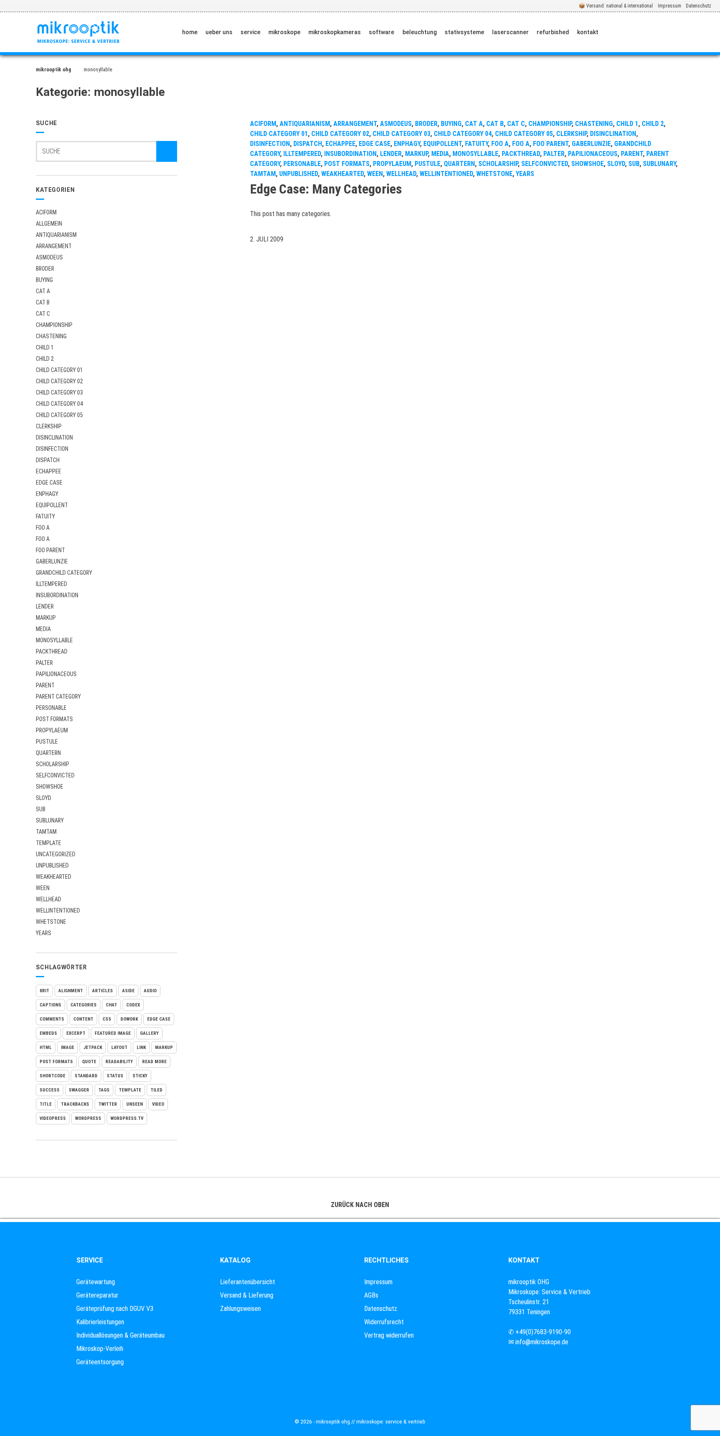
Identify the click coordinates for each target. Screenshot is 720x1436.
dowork (129, 1019)
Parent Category (58, 696)
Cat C (43, 313)
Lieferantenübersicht (247, 1282)
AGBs (371, 1295)
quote (89, 1061)
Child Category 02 (59, 381)
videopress (53, 1118)
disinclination (54, 437)
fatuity (45, 516)
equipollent (52, 505)
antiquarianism (56, 234)
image (67, 1047)
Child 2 (45, 358)
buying (44, 280)
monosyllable (54, 640)
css (106, 1019)
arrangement (54, 246)
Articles (102, 990)
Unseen (134, 1104)
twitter (107, 1104)
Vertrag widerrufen (389, 1335)
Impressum (669, 6)
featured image (113, 1033)
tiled (156, 1090)
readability (119, 1061)
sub (40, 809)
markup (164, 1047)
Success (50, 1090)
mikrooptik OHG (53, 69)
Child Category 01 (59, 370)
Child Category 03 (59, 392)
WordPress (88, 1118)
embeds (48, 1033)
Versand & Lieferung (246, 1295)
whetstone (51, 921)
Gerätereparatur (97, 1295)
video (158, 1104)
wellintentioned (58, 910)
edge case (158, 1019)
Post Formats (54, 719)
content (83, 1019)
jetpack (92, 1047)
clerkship (49, 426)
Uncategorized (55, 854)
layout (119, 1047)
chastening (51, 336)
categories (83, 1005)
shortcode (52, 1076)
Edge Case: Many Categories (326, 189)
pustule (47, 741)
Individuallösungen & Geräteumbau (120, 1335)
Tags (104, 1090)
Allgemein (49, 223)
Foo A (43, 527)
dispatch (48, 460)
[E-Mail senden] (633, 32)
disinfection (52, 448)
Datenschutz (698, 6)
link (141, 1047)
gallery (149, 1033)
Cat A (43, 291)
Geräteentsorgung (100, 1362)
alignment (70, 990)
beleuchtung (419, 32)
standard (86, 1076)
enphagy (47, 493)
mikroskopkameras (334, 32)
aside (128, 990)
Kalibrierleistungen (100, 1322)
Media (43, 629)
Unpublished (52, 865)
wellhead (48, 899)
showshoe (49, 786)
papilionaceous (56, 674)
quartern (48, 752)
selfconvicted (55, 775)
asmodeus (49, 257)
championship (54, 325)
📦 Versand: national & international (616, 6)
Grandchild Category (64, 572)
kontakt (587, 32)
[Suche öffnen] (706, 32)
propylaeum (52, 730)
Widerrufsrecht (384, 1322)
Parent (45, 685)
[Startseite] (78, 32)
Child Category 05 (59, 415)
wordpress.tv (126, 1118)
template (130, 1090)
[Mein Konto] (678, 32)
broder (45, 268)
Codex (133, 1005)
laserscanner (510, 32)
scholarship (52, 764)
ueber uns (218, 32)
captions (50, 1005)
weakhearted (53, 876)
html (46, 1047)
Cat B (43, 302)
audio (150, 990)
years (43, 933)
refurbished (553, 32)
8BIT (44, 990)
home (190, 32)
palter (44, 662)
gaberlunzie (52, 561)
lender (45, 606)
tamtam (46, 831)
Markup (46, 617)
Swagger (79, 1090)
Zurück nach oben (360, 1205)
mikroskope (284, 32)
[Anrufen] (614, 32)
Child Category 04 (59, 403)
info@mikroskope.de (541, 1342)
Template (48, 843)
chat (111, 1005)
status (115, 1076)
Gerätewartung (95, 1282)
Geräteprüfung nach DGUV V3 (114, 1309)
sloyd (43, 798)
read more (154, 1061)
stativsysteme (464, 32)
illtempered (51, 584)
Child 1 (45, 347)
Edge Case (49, 482)
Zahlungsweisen (240, 1309)
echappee (48, 471)
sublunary (50, 820)
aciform (46, 212)
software (381, 32)
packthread (52, 651)
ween (43, 888)
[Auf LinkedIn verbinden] (653, 32)
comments (52, 1019)
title (46, 1104)
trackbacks (75, 1104)
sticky (140, 1076)
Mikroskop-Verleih (99, 1349)
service (250, 32)
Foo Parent (50, 550)
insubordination (57, 595)
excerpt (75, 1033)
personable (51, 707)
